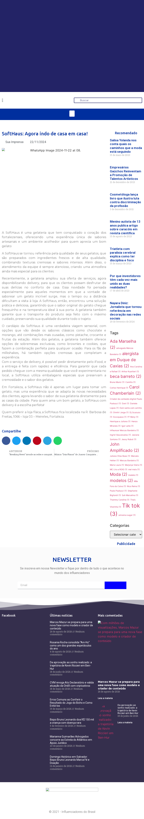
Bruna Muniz (117, 382)
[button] (72, 113)
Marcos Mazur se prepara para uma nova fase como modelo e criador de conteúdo (71, 625)
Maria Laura (117, 465)
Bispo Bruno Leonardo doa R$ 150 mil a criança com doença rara (72, 721)
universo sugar (127, 515)
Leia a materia (105, 698)
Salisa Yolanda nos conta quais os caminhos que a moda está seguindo (126, 145)
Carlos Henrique (119, 388)
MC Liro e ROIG (118, 469)
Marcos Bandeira (129, 460)
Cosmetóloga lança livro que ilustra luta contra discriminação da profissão (125, 200)
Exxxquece (120, 417)
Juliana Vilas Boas (120, 456)
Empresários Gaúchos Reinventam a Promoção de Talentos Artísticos (125, 173)
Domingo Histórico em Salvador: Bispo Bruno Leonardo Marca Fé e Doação (69, 760)
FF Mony (133, 417)
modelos (121, 480)
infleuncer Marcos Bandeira (124, 430)
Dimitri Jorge (121, 412)
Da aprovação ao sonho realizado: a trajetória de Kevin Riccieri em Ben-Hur (71, 665)
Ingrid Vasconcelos (120, 435)
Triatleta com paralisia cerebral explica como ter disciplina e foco (122, 254)
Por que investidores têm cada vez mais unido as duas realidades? (125, 281)
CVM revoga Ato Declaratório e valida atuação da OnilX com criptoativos (72, 684)
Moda (118, 474)
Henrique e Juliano (120, 421)
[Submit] (115, 585)
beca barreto (125, 376)
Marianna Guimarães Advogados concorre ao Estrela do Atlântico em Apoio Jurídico (71, 739)
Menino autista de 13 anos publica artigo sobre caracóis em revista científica (125, 227)
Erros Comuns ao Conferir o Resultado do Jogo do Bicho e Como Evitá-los (71, 702)
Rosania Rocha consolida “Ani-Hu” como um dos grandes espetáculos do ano (70, 645)
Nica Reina (133, 486)
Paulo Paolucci (118, 491)
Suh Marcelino (130, 495)
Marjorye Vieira (133, 465)
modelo (133, 475)
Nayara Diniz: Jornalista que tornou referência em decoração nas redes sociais (126, 310)
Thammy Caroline (119, 500)
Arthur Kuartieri (130, 371)
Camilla (130, 382)
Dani (125, 403)
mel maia (134, 469)
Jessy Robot (129, 439)
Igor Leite (128, 426)
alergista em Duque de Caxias (124, 359)
